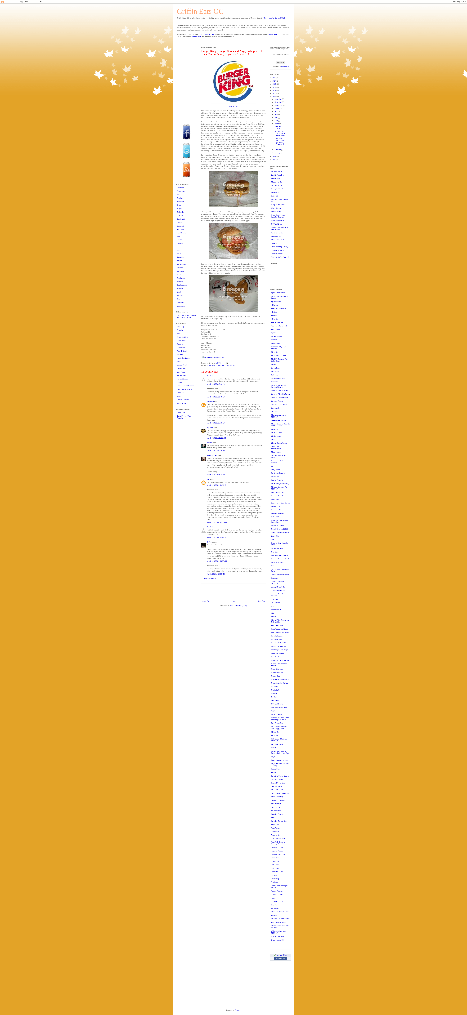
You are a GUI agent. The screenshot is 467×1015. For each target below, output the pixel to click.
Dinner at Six (275, 192)
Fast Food (180, 229)
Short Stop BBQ (277, 797)
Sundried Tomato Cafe (279, 821)
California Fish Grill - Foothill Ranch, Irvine (279, 133)
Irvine (179, 361)
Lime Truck (275, 657)
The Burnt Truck (277, 872)
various (232, 365)
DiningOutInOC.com (206, 34)
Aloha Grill (274, 319)
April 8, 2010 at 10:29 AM (216, 574)
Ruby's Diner (275, 769)
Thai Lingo (274, 868)
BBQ (178, 195)
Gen (272, 539)
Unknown (210, 401)
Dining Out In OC (277, 189)
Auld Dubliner (276, 329)
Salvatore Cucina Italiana (280, 776)
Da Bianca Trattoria (278, 473)
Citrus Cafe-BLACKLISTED (276, 448)
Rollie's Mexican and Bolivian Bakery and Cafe (280, 752)
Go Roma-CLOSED (278, 548)
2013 (274, 84)
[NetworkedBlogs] (280, 955)
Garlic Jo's (275, 536)
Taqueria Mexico (277, 851)
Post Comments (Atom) (238, 605)
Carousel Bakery (277, 401)
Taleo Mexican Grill (278, 838)
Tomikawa (274, 882)
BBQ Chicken (276, 343)
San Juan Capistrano (184, 389)
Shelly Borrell (212, 455)
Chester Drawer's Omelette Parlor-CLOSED (280, 425)
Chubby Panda (276, 182)
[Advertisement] (233, 591)
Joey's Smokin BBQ (278, 590)
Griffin (209, 542)
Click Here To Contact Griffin (274, 18)
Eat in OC (274, 196)
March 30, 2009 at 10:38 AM (217, 561)
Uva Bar (274, 905)
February (277, 150)
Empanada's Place (278, 127)
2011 (274, 90)
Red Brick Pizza (277, 744)
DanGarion (211, 376)
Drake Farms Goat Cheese (280, 503)
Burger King (211, 365)
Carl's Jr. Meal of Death (279, 391)
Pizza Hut (274, 735)
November (278, 102)
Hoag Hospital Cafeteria (279, 555)
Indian (179, 247)
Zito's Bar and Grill (277, 940)
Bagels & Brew (276, 336)
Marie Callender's (277, 669)
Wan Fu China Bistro (278, 922)
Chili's (273, 440)
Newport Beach (182, 379)
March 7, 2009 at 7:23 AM (216, 423)
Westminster (181, 403)
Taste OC (274, 243)
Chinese (180, 215)
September (278, 105)
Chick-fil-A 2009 (276, 433)
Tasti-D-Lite (275, 861)
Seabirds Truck (276, 786)
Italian (179, 254)
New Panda (275, 700)
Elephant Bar (275, 506)
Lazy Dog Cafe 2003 (278, 643)
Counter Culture (276, 185)
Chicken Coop (276, 436)
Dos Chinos (275, 499)
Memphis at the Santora (279, 683)
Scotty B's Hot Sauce (278, 783)
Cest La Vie (275, 408)
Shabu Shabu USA (277, 790)
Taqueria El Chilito (277, 847)
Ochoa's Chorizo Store (279, 707)
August (277, 108)
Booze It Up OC (274, 34)
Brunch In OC (197, 37)
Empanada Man (276, 510)
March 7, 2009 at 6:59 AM (216, 397)
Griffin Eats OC (200, 11)
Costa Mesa (181, 341)
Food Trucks (181, 233)
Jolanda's (274, 599)
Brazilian (180, 198)
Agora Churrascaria (278, 293)
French (179, 236)
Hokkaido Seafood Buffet (280, 559)
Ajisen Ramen (276, 302)
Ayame (273, 333)
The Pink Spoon (277, 254)
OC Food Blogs (276, 224)
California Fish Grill (278, 378)
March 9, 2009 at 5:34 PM (216, 475)
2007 (274, 160)
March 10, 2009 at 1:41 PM (216, 485)
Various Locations (183, 400)
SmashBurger (276, 804)
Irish (178, 250)
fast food (225, 365)
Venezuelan (181, 306)
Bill (208, 479)
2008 (274, 157)
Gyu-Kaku (274, 552)
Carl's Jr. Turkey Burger (279, 398)
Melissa (209, 443)
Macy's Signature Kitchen (280, 660)
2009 (274, 96)
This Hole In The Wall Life (280, 257)
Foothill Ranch (182, 351)
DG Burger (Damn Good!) (280, 484)
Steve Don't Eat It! (277, 240)
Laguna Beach (182, 365)
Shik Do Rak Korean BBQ (280, 793)
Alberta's (274, 315)
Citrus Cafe (181, 413)
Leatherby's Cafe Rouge (279, 650)
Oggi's (273, 711)
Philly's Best (275, 732)
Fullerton (180, 355)
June (276, 114)
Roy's (273, 757)
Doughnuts (180, 226)
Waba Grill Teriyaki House (280, 912)
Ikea (272, 566)
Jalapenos (274, 578)
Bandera (274, 340)
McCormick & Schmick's (280, 680)
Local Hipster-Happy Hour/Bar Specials (278, 216)
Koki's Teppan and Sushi (280, 632)
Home (234, 601)
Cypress (180, 344)
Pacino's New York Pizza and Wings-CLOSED (280, 719)
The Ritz (274, 875)
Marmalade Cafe (277, 673)
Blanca (273, 364)
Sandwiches (181, 278)
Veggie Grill (275, 908)
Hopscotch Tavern (277, 562)
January (277, 153)
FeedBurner (285, 66)
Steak (179, 292)
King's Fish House (277, 625)
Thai (178, 299)
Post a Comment (210, 578)
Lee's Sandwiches (277, 653)
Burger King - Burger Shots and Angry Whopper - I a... (279, 142)
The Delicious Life (277, 250)
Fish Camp (275, 517)
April (276, 121)
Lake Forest (181, 372)
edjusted (210, 427)
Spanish (180, 288)
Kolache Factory (277, 636)
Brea (178, 334)
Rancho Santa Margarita (185, 386)
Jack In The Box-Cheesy (280, 575)
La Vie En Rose (276, 639)
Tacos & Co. (275, 835)
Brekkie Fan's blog (277, 175)
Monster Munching (277, 220)
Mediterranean (182, 264)
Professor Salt (276, 236)
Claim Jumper (276, 452)
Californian (180, 212)
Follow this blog (280, 958)
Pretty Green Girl (277, 233)
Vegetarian (180, 302)
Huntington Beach (183, 358)
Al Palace (274, 305)
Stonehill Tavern (277, 814)
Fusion (179, 240)
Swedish (180, 295)
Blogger (237, 1010)
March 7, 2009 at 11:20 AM (216, 438)
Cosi (272, 466)
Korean (179, 261)
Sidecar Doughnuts (278, 800)
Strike (273, 818)
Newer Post (206, 601)
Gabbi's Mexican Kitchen (280, 533)
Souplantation (276, 811)
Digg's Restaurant (277, 492)
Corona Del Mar (182, 337)
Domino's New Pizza (278, 496)
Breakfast (180, 202)
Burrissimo (275, 371)
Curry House (275, 470)
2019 (274, 78)
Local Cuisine (276, 212)
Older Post (261, 601)
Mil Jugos (274, 686)
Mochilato (274, 693)
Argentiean (180, 191)
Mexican (180, 268)
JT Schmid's (275, 603)
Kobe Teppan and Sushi (279, 629)
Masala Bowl (275, 676)
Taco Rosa (275, 831)
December (278, 99)
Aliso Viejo (180, 327)
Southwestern (182, 285)
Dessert (179, 222)
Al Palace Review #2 (278, 308)
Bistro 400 (274, 352)
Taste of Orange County (279, 247)
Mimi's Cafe (275, 690)
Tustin (179, 396)
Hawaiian (180, 243)
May (276, 118)
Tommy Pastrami (277, 891)
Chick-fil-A (274, 429)
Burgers (179, 208)
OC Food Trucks (277, 704)
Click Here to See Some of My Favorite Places (186, 316)
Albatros (274, 312)
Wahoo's (274, 915)
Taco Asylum (275, 828)
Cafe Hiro (274, 375)
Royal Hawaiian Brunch (279, 760)
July (276, 111)
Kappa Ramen (276, 610)
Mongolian (180, 271)
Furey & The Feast (277, 205)
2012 (274, 87)
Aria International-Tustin (279, 326)
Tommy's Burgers (277, 894)
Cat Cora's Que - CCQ (279, 404)
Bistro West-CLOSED (278, 355)
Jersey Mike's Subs (278, 587)
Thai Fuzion (275, 865)
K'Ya (272, 606)
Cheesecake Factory (278, 420)
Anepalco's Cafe (277, 322)
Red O (273, 748)
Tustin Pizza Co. (277, 901)
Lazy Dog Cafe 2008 (278, 646)
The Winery (275, 879)
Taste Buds (275, 858)
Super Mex (275, 825)
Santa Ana (180, 393)
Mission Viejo (181, 375)
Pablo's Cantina (276, 714)
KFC (272, 613)
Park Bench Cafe (277, 723)
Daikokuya (275, 477)
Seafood (180, 282)
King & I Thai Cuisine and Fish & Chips (280, 621)
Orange (179, 382)
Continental (181, 219)
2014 (274, 81)
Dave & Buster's (277, 480)
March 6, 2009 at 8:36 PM (216, 384)
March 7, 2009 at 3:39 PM (216, 451)
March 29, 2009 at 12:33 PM (217, 522)
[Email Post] (226, 363)
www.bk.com (233, 106)
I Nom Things (276, 208)
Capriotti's (274, 382)
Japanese (180, 257)
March (276, 124)
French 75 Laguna (277, 526)
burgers (218, 365)
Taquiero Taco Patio (278, 854)
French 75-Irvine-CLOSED (280, 529)
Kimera (273, 617)
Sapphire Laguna (277, 779)
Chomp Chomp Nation (279, 443)
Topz (273, 898)
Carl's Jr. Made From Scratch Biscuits (278, 386)
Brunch (179, 205)
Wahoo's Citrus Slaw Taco (280, 919)
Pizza (179, 275)
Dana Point (181, 347)
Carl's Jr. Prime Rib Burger (280, 394)
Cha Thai (274, 411)
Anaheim (180, 330)
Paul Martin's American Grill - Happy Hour (279, 728)
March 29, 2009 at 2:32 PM (216, 537)
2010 (274, 93)
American (180, 188)
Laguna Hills (181, 368)
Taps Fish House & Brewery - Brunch (278, 843)
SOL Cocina (275, 807)
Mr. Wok (274, 697)
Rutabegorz (275, 772)
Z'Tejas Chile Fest (277, 936)
